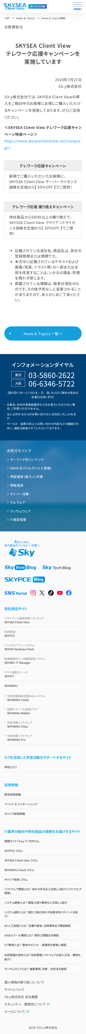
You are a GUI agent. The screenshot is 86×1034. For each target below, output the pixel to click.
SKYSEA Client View (24, 620)
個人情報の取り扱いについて (24, 982)
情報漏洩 (16, 485)
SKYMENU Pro (19, 737)
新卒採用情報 (12, 794)
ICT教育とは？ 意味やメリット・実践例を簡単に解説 (35, 945)
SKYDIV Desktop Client (19, 647)
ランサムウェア (20, 511)
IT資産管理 (18, 519)
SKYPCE (9, 633)
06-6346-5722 (51, 383)
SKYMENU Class (19, 724)
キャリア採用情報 (14, 813)
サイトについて (14, 989)
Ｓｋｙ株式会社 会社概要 (21, 996)
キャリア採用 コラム (16, 879)
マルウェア (17, 502)
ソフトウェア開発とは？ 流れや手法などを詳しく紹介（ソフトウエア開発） (42, 891)
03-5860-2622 (51, 375)
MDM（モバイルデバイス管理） (31, 468)
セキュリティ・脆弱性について (25, 1004)
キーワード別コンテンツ (27, 459)
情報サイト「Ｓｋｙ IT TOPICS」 (21, 841)
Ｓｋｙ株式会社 (48, 1027)
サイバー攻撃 (19, 494)
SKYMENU (10, 686)
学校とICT (10, 767)
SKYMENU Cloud (26, 698)
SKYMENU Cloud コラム (19, 870)
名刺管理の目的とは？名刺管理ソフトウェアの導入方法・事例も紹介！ (42, 957)
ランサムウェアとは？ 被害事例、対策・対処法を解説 (35, 969)
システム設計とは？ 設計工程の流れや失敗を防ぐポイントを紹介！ (41, 914)
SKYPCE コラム (13, 851)
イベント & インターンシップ (20, 804)
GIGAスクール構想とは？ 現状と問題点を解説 (31, 935)
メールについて (14, 1011)
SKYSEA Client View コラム (21, 860)
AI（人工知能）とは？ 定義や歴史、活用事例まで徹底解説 (37, 925)
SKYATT (16, 674)
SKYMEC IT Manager (24, 660)
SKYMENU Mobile (22, 711)
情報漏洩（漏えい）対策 (26, 476)
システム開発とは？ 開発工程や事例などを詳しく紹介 (35, 902)
